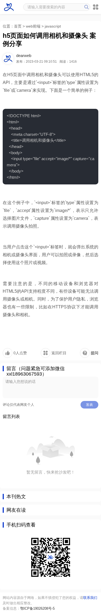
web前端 (33, 26)
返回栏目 (58, 353)
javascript (53, 26)
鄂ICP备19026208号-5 (37, 608)
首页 (18, 26)
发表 (89, 405)
